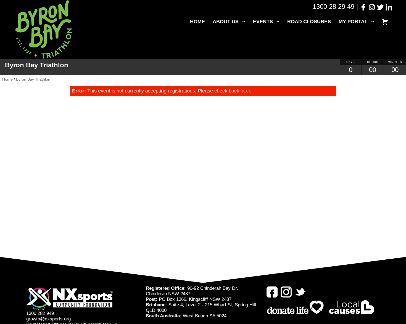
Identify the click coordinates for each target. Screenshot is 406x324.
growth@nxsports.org (48, 319)
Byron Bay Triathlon (33, 79)
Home (197, 21)
